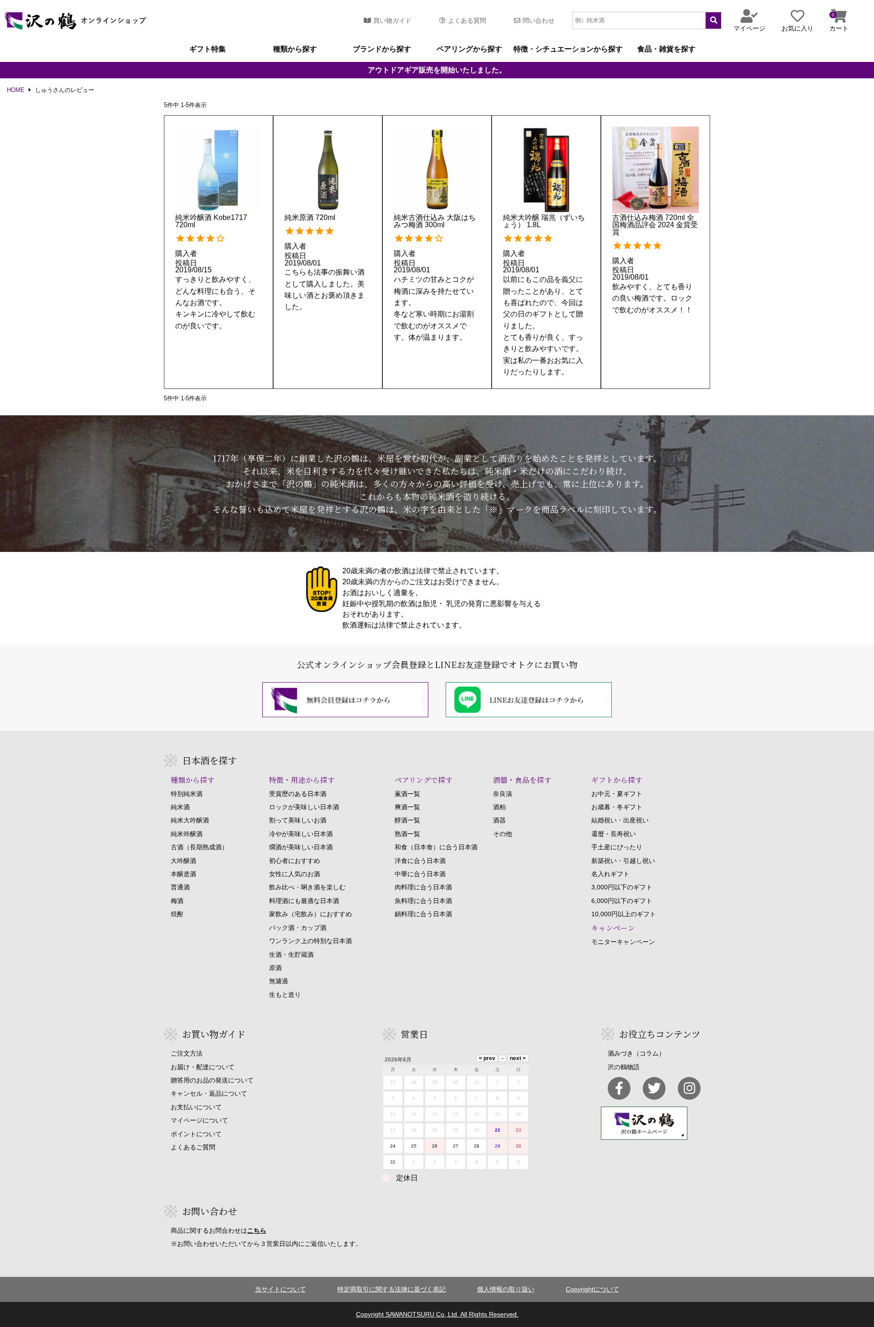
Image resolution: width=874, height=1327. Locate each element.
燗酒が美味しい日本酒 (301, 847)
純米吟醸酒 (187, 834)
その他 (502, 834)
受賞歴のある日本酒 (297, 794)
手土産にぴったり (616, 847)
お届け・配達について (202, 1067)
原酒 (275, 968)
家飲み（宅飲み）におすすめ (310, 914)
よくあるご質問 (193, 1147)
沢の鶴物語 (624, 1067)
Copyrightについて (592, 1289)
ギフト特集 (207, 49)
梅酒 (177, 901)
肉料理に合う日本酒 (423, 887)
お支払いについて (196, 1107)
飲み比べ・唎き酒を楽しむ (307, 887)
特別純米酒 (187, 794)
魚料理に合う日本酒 (423, 901)
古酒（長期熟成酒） (199, 847)
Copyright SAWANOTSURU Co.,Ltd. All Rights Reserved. (437, 1314)
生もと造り (285, 994)
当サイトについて (280, 1289)
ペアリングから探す (469, 49)
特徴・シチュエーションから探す (568, 49)
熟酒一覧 (407, 834)
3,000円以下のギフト (621, 887)
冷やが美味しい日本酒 (301, 834)
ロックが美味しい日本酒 (304, 807)
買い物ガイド (392, 20)
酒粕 (499, 807)
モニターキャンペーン (623, 942)
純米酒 (180, 807)
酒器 (499, 820)
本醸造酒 (183, 874)
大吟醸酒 (183, 860)
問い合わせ (538, 20)
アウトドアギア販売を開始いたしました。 (437, 70)
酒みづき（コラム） (636, 1053)
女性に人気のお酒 (294, 874)
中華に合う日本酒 (420, 874)
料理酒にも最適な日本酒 (304, 901)
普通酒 (180, 887)
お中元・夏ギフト (616, 794)
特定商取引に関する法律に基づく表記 (391, 1289)
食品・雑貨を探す (666, 49)
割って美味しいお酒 (297, 820)
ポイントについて (196, 1134)
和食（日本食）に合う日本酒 (436, 847)
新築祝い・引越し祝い (623, 860)
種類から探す (295, 49)
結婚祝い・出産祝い (620, 820)
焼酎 (177, 914)
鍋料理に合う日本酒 (423, 914)
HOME (16, 90)
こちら (256, 1230)
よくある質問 (467, 20)
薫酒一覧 (407, 794)
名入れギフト (610, 874)
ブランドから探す (382, 49)
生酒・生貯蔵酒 (291, 954)
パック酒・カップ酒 (297, 927)
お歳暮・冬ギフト (616, 807)
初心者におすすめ (294, 860)
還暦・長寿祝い (613, 834)
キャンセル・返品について (209, 1093)
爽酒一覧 (407, 807)
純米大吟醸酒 (190, 820)
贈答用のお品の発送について (212, 1080)
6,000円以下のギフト (621, 901)
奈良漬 (502, 794)
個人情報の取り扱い (505, 1289)
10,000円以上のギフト (623, 914)
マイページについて (199, 1120)
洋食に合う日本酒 (420, 860)
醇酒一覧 (407, 820)
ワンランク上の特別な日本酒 (310, 941)
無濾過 (278, 981)
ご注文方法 (187, 1053)
